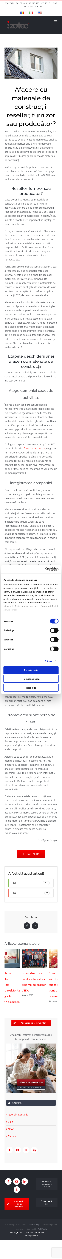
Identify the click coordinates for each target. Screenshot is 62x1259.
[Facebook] (9, 1143)
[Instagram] (26, 1143)
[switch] (54, 630)
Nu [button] (30, 892)
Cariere (12, 1129)
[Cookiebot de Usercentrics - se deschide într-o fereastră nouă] (45, 569)
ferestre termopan (34, 448)
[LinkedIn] (34, 1143)
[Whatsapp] (17, 1182)
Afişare (49, 661)
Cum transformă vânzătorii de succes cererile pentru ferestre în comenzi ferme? (43, 985)
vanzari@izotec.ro (33, 6)
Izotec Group (34, 1217)
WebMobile (42, 1221)
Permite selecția (31, 679)
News (11, 1121)
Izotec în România (18, 1107)
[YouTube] (17, 1143)
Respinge (31, 687)
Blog (10, 1114)
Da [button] (30, 883)
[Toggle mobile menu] (55, 21)
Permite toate (31, 670)
